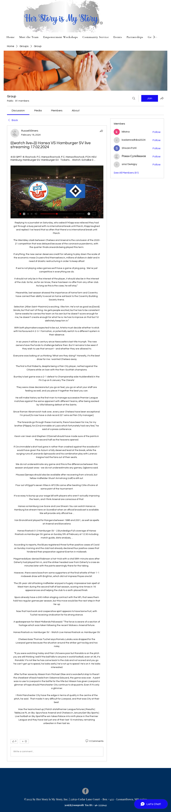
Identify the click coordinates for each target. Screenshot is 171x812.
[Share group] (162, 98)
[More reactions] (24, 741)
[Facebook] (85, 791)
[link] (18, 110)
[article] (57, 443)
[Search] (134, 98)
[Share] (101, 131)
